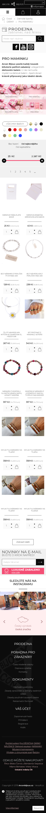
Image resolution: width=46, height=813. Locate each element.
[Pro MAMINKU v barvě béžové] (41, 129)
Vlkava (35, 766)
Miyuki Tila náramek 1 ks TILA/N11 (11, 510)
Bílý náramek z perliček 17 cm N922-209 (11, 275)
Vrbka (28, 766)
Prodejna (25, 30)
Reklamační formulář (23, 701)
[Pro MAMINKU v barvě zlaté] (30, 124)
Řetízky (36, 752)
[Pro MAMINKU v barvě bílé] (4, 129)
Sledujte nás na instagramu (23, 582)
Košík (23, 727)
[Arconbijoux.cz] (13, 4)
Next (41, 622)
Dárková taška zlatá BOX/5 (11, 216)
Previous (4, 622)
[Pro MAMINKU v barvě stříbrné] (36, 124)
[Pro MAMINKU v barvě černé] (41, 124)
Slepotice (38, 763)
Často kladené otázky (23, 664)
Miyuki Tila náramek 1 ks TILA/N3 (11, 451)
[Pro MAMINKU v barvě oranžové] (20, 129)
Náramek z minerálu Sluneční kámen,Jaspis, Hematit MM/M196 (11, 393)
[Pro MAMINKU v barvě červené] (15, 129)
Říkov (6, 763)
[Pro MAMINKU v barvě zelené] (15, 135)
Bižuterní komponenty (23, 749)
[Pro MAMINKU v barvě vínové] (10, 129)
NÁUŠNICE (9, 746)
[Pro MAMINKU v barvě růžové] (25, 129)
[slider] (4, 160)
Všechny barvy (15, 124)
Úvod (9, 19)
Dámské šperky (25, 19)
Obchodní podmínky (23, 687)
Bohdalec (20, 766)
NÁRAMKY (37, 746)
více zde (16, 572)
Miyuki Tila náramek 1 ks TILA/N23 (34, 510)
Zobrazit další (23, 542)
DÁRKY (10, 22)
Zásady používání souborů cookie (23, 697)
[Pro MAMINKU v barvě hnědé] (4, 135)
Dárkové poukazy (23, 746)
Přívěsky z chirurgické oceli (19, 752)
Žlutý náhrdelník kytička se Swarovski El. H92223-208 (11, 334)
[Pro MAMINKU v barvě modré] (20, 135)
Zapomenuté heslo (23, 716)
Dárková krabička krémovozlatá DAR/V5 (34, 216)
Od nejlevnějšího (29, 144)
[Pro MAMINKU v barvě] (30, 129)
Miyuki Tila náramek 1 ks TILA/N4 (34, 451)
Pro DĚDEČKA (26, 743)
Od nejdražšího (23, 147)
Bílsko (13, 763)
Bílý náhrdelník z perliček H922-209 (35, 275)
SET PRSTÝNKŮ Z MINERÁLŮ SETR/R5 (34, 334)
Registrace (23, 724)
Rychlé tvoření (12, 743)
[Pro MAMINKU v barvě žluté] (10, 135)
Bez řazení (13, 144)
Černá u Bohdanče (25, 763)
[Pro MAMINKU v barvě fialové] (36, 129)
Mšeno (12, 766)
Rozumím (38, 808)
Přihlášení (23, 720)
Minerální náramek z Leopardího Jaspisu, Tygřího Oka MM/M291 (34, 393)
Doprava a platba (23, 668)
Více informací (12, 808)
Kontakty (23, 672)
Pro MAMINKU (26, 22)
